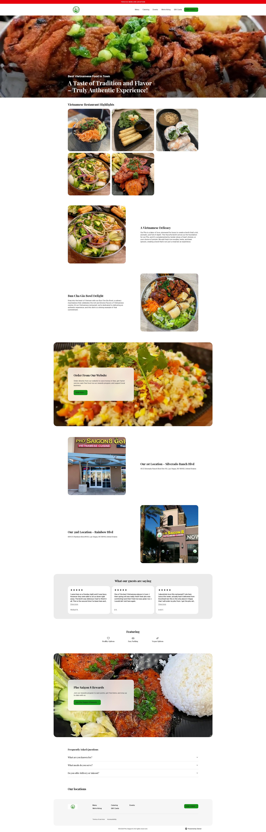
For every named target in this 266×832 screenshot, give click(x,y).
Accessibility (112, 819)
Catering (146, 9)
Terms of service (98, 819)
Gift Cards (178, 9)
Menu (137, 9)
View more (74, 604)
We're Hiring (166, 9)
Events (155, 9)
